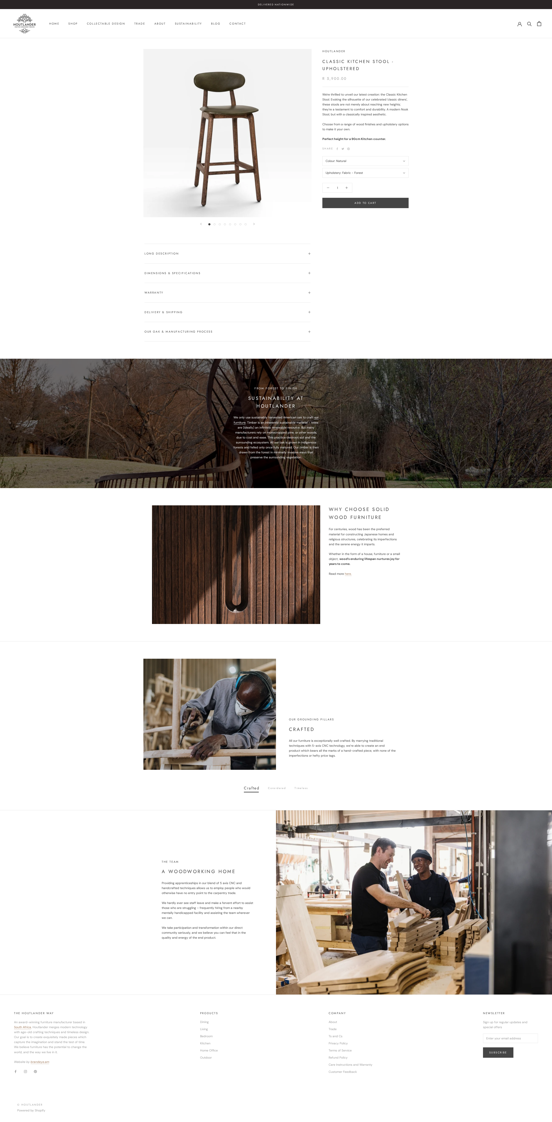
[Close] (313, 482)
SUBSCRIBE (255, 628)
